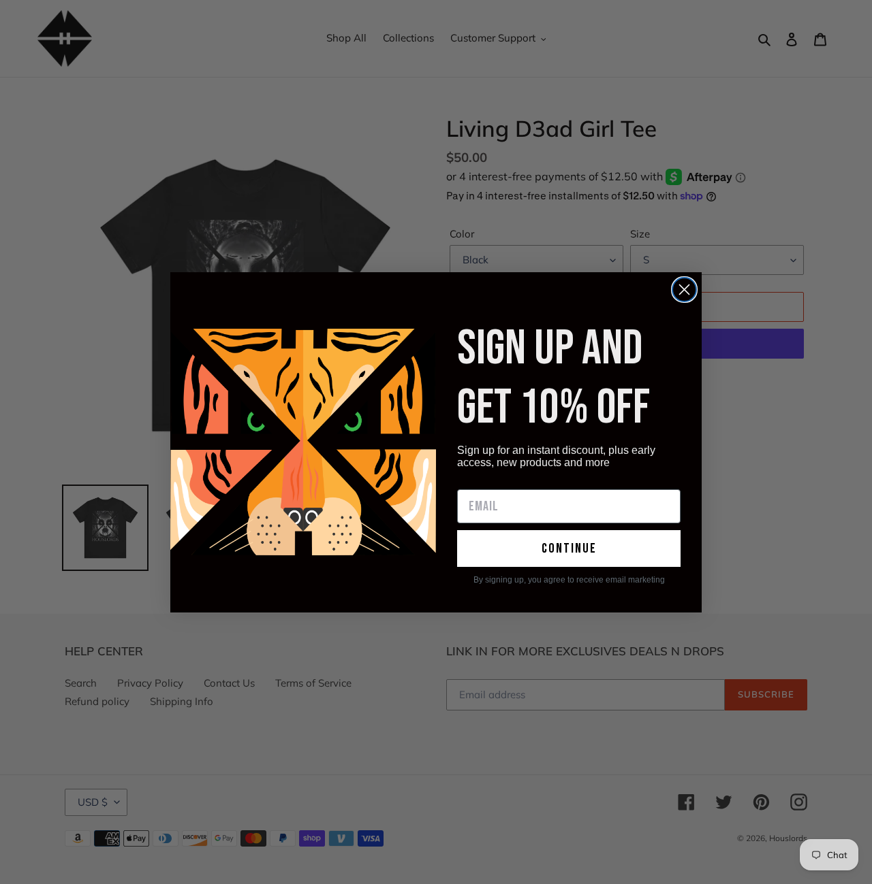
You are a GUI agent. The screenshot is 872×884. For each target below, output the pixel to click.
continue (569, 548)
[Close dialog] (684, 289)
